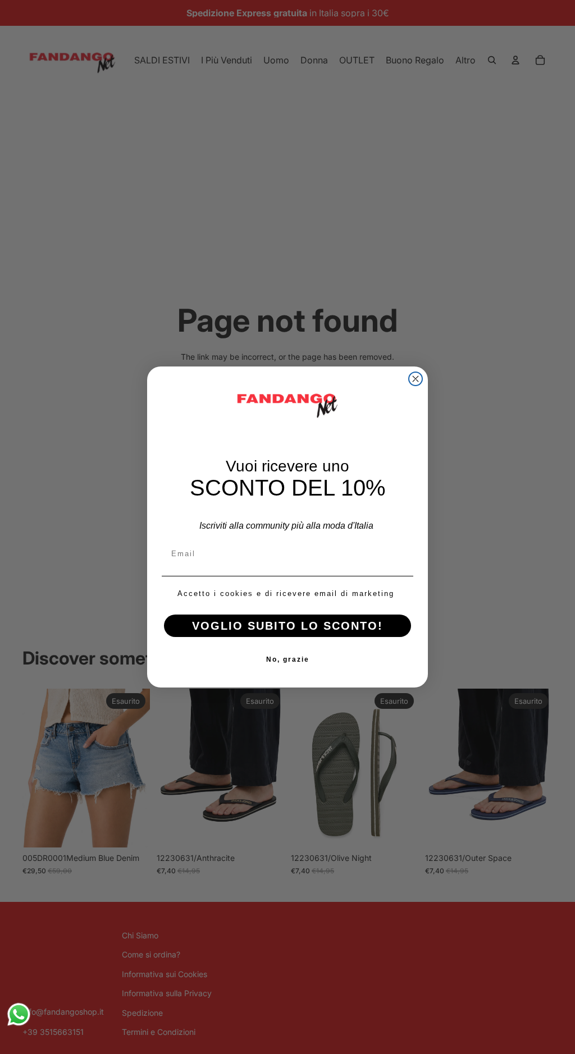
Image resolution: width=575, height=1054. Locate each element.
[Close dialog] (415, 379)
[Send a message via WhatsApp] (19, 1014)
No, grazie (287, 659)
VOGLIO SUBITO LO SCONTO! (287, 626)
